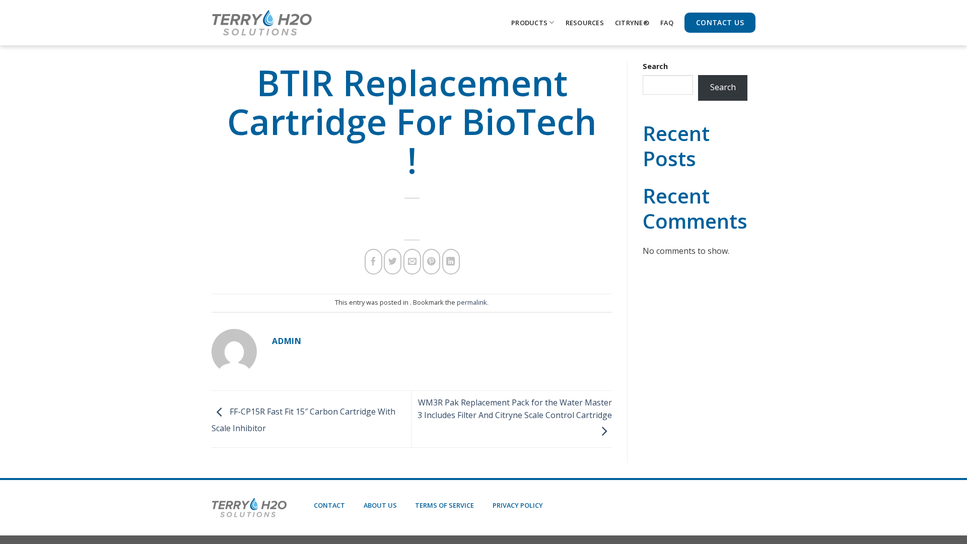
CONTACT (329, 505)
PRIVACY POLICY (518, 505)
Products (529, 22)
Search (655, 66)
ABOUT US (380, 505)
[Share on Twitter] (392, 262)
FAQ (666, 22)
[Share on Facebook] (373, 262)
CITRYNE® (632, 22)
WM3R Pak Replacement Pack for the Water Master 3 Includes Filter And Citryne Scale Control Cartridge (515, 409)
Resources (585, 22)
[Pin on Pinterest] (431, 262)
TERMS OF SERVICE (444, 505)
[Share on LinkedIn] (451, 262)
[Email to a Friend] (412, 262)
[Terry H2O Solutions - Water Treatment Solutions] (262, 22)
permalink (472, 302)
